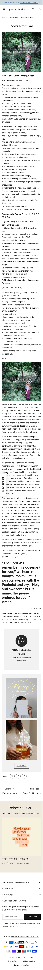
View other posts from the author (21, 659)
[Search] (33, 9)
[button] (3, 485)
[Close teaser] (6, 473)
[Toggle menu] (3, 9)
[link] (12, 776)
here (28, 622)
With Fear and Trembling (15, 858)
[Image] (21, 698)
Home (4, 17)
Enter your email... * (12, 917)
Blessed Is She (16, 953)
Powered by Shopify (30, 953)
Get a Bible (22, 765)
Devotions (14, 17)
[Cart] (39, 9)
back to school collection (29, 2)
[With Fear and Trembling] (21, 837)
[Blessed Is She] (17, 9)
